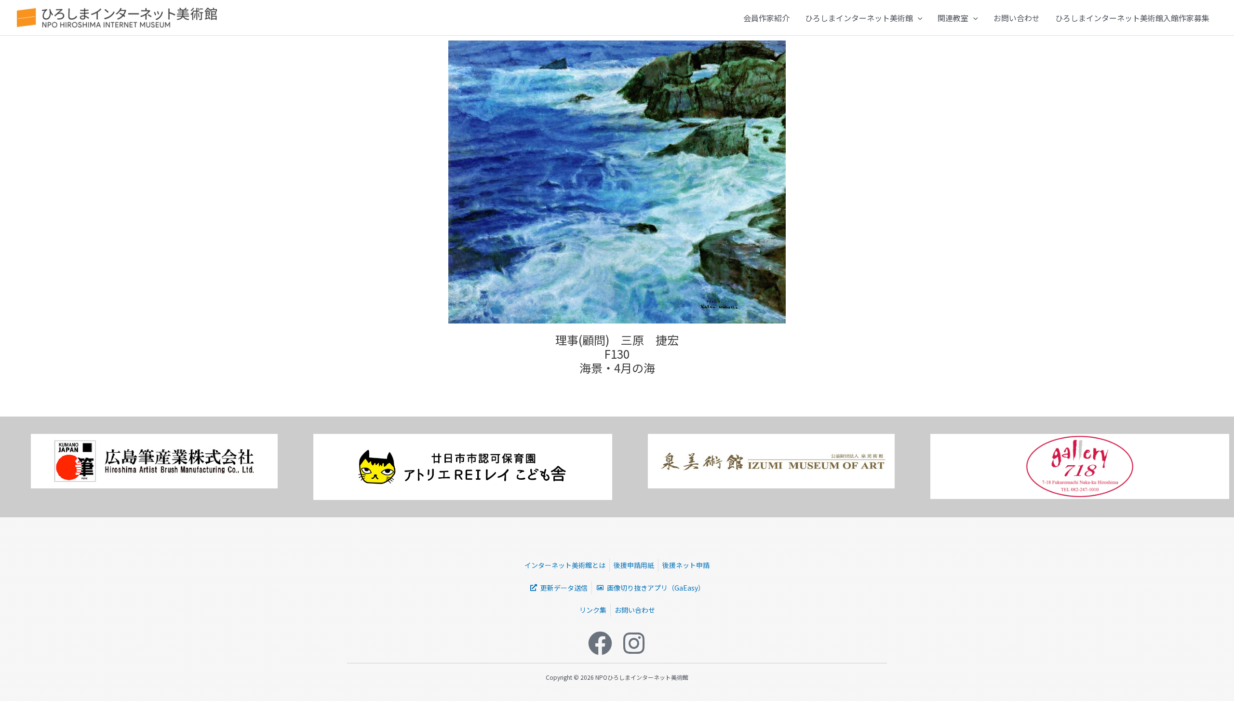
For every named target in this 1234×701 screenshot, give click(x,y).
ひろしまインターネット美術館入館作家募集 (1132, 18)
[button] (918, 17)
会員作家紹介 (766, 18)
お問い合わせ (1016, 18)
